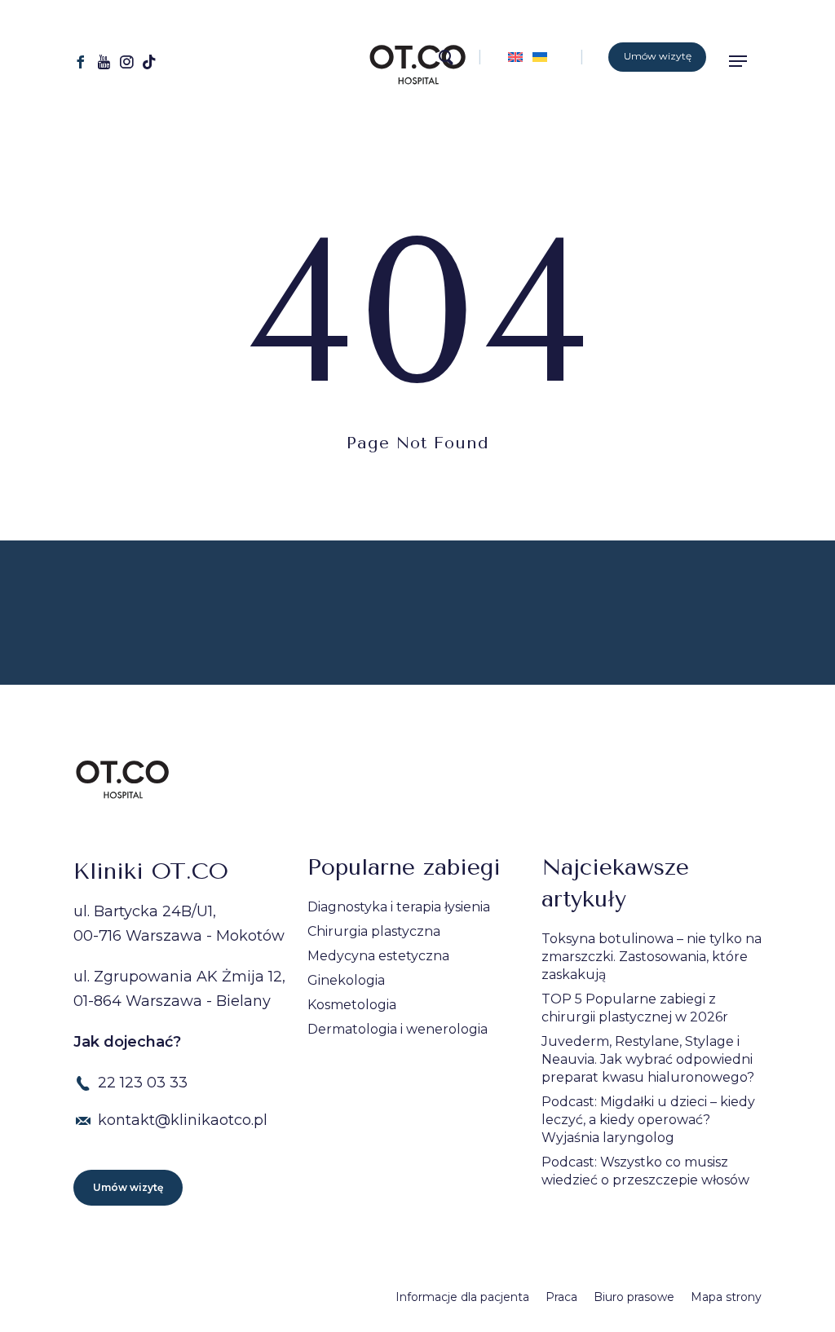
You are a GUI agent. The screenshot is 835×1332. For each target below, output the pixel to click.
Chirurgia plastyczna (373, 931)
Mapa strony (726, 1297)
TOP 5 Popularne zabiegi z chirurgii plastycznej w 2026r (634, 1008)
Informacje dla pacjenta (462, 1297)
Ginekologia (346, 980)
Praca (561, 1297)
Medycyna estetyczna (378, 956)
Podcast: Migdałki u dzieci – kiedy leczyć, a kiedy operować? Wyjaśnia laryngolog (648, 1119)
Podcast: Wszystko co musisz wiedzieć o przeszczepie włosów (645, 1171)
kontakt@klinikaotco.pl (182, 1120)
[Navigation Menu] (743, 61)
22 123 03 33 (143, 1083)
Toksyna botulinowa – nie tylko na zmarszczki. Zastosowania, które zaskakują (651, 956)
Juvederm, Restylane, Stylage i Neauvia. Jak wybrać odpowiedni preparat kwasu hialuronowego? (647, 1059)
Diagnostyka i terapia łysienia (398, 907)
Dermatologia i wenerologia (397, 1029)
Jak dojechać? (127, 1042)
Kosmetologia (351, 1004)
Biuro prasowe (634, 1297)
